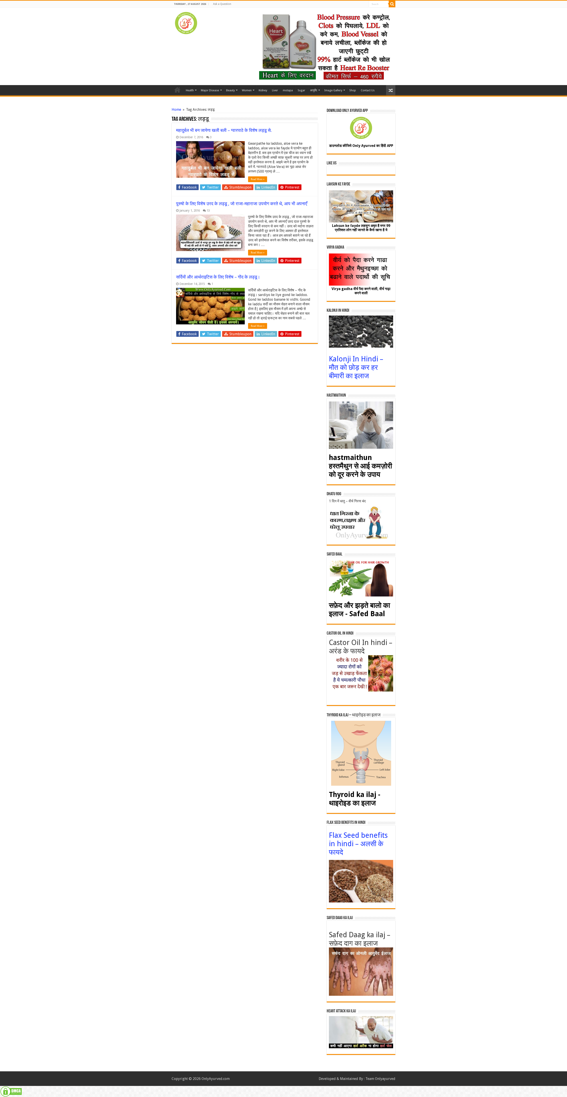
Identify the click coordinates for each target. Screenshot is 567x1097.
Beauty (230, 90)
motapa (288, 90)
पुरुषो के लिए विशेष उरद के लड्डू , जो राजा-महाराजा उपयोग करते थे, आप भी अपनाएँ (241, 203)
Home (177, 89)
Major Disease (210, 90)
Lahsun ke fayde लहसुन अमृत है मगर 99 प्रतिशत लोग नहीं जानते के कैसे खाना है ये (361, 228)
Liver (275, 90)
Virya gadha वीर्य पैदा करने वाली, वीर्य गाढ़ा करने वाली (361, 291)
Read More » (257, 179)
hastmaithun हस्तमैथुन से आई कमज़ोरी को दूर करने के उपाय (360, 466)
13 (208, 210)
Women (247, 90)
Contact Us (368, 90)
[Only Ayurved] (186, 22)
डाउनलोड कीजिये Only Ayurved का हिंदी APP (361, 146)
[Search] (392, 4)
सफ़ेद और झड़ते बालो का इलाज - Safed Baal (359, 609)
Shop (352, 90)
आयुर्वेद (313, 90)
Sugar (301, 90)
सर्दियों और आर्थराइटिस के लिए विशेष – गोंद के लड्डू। (218, 277)
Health (190, 90)
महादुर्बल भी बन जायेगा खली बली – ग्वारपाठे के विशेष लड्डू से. (224, 130)
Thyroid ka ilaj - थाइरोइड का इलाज (354, 798)
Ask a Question (222, 4)
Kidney (263, 90)
